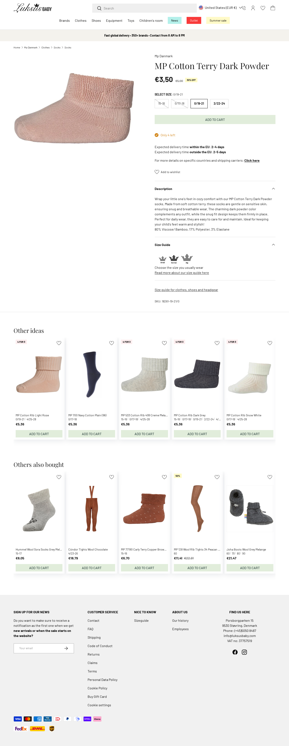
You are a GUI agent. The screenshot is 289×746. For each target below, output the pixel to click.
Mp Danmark (30, 47)
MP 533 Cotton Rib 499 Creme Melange (145, 415)
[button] (272, 8)
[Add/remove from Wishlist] (59, 343)
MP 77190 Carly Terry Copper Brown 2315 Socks (151, 549)
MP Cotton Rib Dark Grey (189, 415)
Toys (131, 20)
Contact (93, 620)
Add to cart (215, 120)
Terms (92, 671)
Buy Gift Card (97, 696)
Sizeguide (141, 620)
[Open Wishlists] (263, 8)
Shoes (96, 20)
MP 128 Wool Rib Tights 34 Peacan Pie (198, 549)
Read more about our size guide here (182, 273)
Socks (57, 47)
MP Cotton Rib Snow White (244, 415)
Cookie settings (99, 705)
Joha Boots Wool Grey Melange (246, 549)
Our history (180, 620)
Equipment (114, 20)
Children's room (151, 20)
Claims (93, 663)
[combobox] (144, 8)
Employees (180, 629)
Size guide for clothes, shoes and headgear (186, 290)
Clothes (81, 20)
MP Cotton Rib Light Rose (32, 415)
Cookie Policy (97, 688)
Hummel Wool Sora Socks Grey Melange (41, 549)
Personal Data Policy (102, 680)
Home (17, 47)
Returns (94, 654)
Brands (64, 20)
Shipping (94, 637)
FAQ (90, 629)
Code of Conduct (100, 646)
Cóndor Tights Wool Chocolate (88, 549)
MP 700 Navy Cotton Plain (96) (87, 415)
